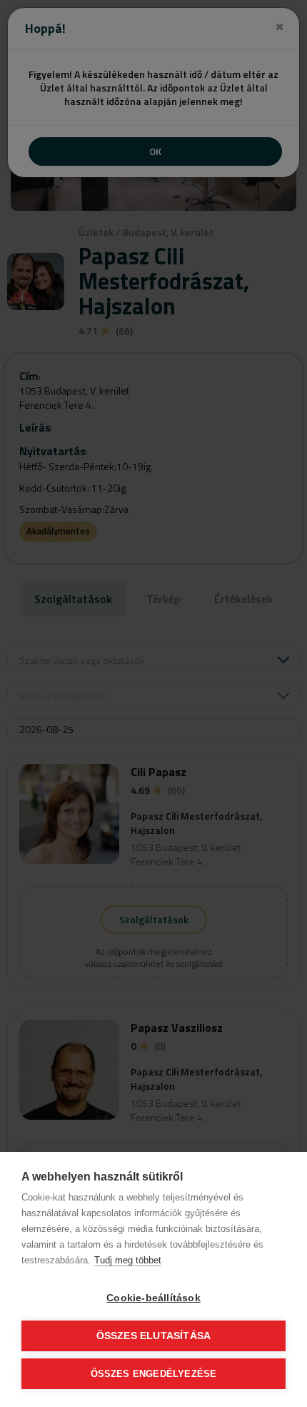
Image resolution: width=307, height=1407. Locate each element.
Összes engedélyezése (154, 1373)
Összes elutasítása (153, 1336)
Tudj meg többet (127, 1260)
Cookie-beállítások (153, 1298)
